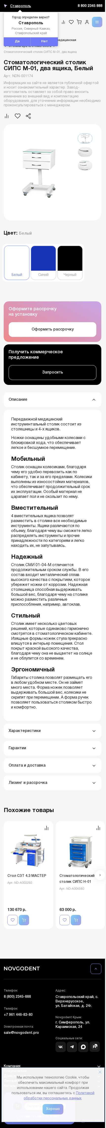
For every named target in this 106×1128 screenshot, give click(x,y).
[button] (100, 875)
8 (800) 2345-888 (17, 996)
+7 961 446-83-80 (18, 1015)
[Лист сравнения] (63, 22)
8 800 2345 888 (90, 6)
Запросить (52, 372)
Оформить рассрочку (53, 329)
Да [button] (17, 41)
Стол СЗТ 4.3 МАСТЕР (26, 876)
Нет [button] (44, 41)
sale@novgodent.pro (21, 1033)
